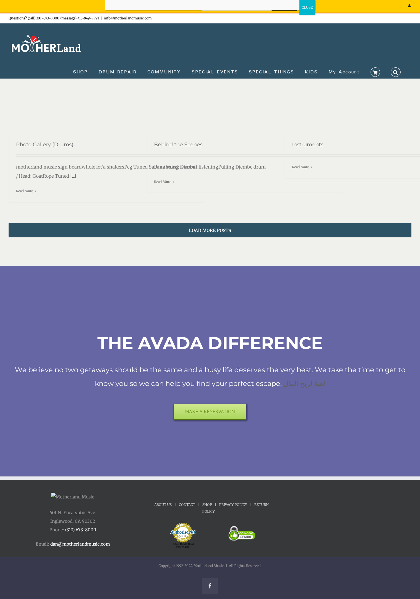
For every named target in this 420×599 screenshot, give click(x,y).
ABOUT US (163, 504)
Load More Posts (210, 230)
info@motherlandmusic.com (128, 18)
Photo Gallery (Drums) (44, 144)
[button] (396, 72)
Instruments (307, 144)
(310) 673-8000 (80, 529)
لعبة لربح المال (304, 383)
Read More (24, 191)
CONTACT (187, 504)
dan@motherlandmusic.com (80, 544)
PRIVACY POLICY (233, 504)
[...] (72, 176)
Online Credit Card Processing (183, 545)
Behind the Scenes (178, 144)
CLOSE (307, 7)
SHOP (207, 504)
